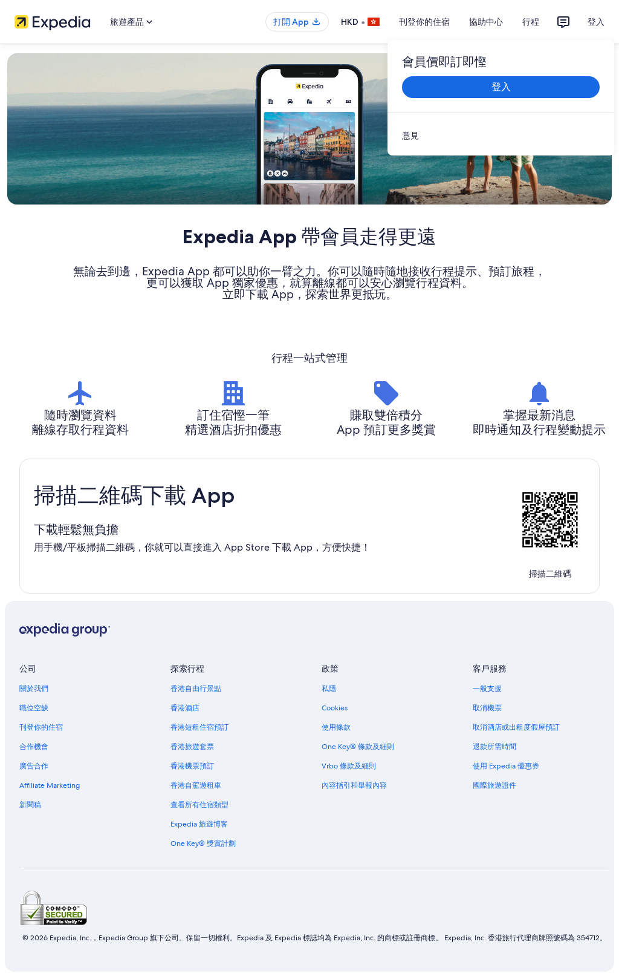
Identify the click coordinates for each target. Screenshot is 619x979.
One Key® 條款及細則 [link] (358, 746)
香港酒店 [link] (184, 708)
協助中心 (486, 21)
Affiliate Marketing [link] (49, 785)
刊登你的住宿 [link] (41, 727)
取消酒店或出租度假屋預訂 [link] (516, 727)
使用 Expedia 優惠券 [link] (506, 766)
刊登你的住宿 (424, 21)
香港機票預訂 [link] (192, 766)
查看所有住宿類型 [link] (199, 805)
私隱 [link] (329, 688)
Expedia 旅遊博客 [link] (199, 824)
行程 (530, 21)
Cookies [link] (335, 708)
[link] (500, 135)
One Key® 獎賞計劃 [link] (203, 843)
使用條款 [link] (336, 727)
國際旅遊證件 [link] (494, 785)
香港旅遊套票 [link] (192, 746)
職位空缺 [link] (33, 708)
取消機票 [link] (487, 708)
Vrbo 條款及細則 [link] (349, 766)
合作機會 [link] (33, 746)
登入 (596, 21)
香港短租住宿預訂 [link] (199, 727)
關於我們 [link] (33, 688)
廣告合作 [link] (33, 766)
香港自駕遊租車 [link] (195, 785)
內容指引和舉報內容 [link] (354, 785)
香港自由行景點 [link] (195, 688)
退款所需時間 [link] (494, 746)
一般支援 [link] (487, 688)
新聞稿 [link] (30, 805)
